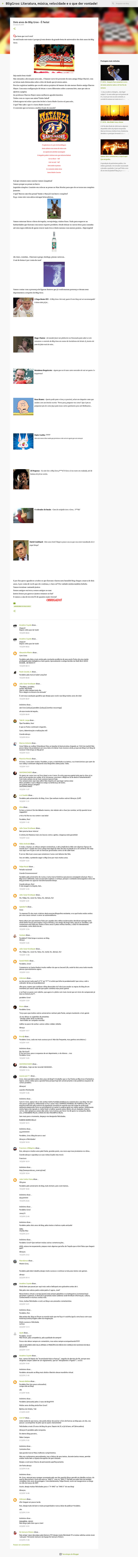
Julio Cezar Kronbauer (27, 684)
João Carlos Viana (26, 1179)
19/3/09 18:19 (24, 1161)
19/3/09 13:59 (24, 1000)
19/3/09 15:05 (24, 1058)
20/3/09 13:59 (24, 1350)
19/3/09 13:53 (24, 972)
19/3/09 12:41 (24, 901)
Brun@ (21, 1036)
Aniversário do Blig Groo (22, 606)
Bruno (21, 1006)
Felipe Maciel (24, 866)
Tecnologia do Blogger (70, 1554)
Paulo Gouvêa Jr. (25, 672)
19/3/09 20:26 (24, 1201)
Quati (21, 1333)
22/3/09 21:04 (24, 1512)
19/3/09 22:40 (24, 1216)
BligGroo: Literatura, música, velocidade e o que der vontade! (51, 3)
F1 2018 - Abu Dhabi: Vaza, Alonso (112, 122)
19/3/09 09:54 (24, 737)
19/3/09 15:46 (24, 1093)
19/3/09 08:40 (24, 678)
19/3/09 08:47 (24, 699)
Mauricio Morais (25, 759)
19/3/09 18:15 (24, 1123)
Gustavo (22, 935)
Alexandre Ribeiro (25, 652)
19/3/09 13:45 (24, 943)
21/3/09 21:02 (24, 1440)
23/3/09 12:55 (24, 1526)
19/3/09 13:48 (24, 955)
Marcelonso (23, 1261)
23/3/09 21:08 (24, 1540)
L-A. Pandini (23, 795)
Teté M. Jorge (24, 720)
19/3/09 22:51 (24, 1234)
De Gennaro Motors (26, 1532)
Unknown (22, 978)
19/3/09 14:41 (24, 1042)
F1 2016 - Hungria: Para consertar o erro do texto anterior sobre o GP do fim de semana (114, 85)
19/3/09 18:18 (24, 1142)
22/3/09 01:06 (24, 1468)
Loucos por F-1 (24, 1076)
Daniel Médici (24, 961)
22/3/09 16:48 (24, 1493)
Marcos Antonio (25, 743)
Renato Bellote (24, 1381)
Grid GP (22, 1418)
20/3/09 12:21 (24, 1304)
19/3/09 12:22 (24, 838)
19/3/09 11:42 (24, 822)
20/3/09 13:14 (24, 1327)
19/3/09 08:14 (24, 666)
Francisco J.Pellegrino (27, 1148)
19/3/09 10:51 (24, 766)
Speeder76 (23, 907)
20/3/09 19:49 (24, 1363)
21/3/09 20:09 (24, 1412)
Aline (21, 807)
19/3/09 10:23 (24, 753)
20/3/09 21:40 (24, 1375)
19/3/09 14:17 (24, 1031)
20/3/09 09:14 (24, 1278)
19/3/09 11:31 (24, 801)
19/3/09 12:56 (24, 929)
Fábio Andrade (24, 844)
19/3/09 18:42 (24, 1189)
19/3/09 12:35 (24, 889)
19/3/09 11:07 (24, 789)
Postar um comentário (21, 1545)
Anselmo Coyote (25, 625)
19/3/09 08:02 (24, 633)
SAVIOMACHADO (25, 772)
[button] (14, 28)
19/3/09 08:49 (24, 714)
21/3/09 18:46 (24, 1393)
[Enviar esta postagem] (14, 604)
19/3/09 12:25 (24, 861)
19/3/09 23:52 (24, 1255)
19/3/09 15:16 (24, 1070)
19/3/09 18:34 (24, 1173)
